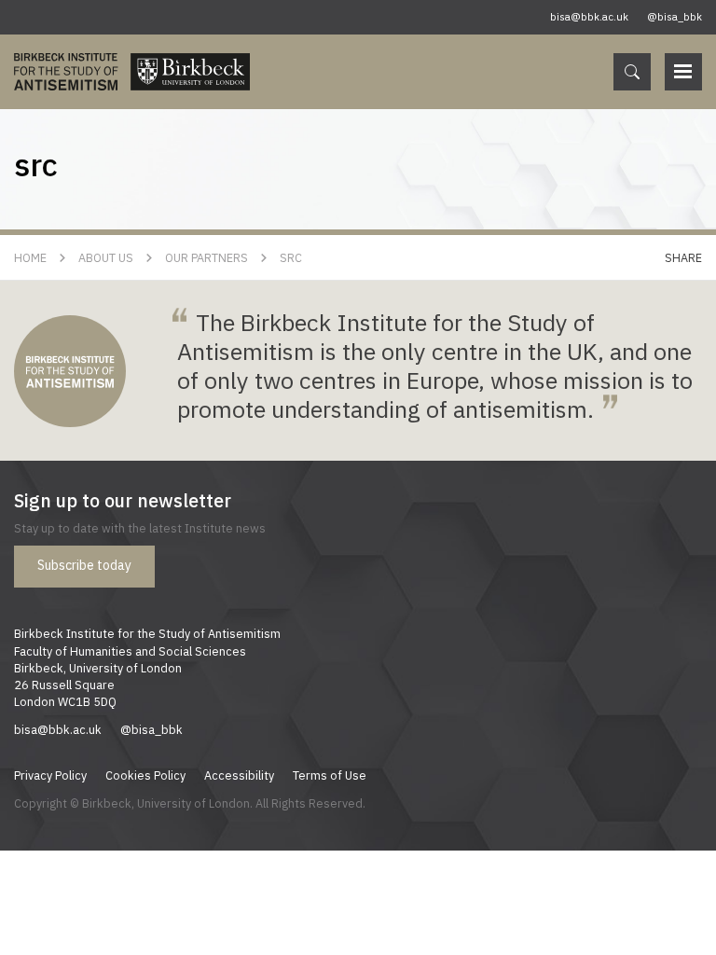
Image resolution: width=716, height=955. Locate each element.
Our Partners (206, 257)
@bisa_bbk (674, 16)
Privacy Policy (50, 775)
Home (30, 257)
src (291, 257)
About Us (105, 257)
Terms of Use (329, 775)
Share (683, 257)
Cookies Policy (145, 775)
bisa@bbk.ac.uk (589, 16)
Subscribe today (84, 565)
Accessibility (239, 775)
